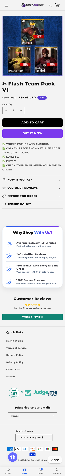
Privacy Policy (14, 362)
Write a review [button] (32, 316)
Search (10, 376)
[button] (6, 5)
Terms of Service (16, 348)
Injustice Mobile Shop (36, 460)
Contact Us (13, 369)
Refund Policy (15, 355)
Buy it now (33, 133)
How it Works (14, 340)
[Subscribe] (53, 416)
